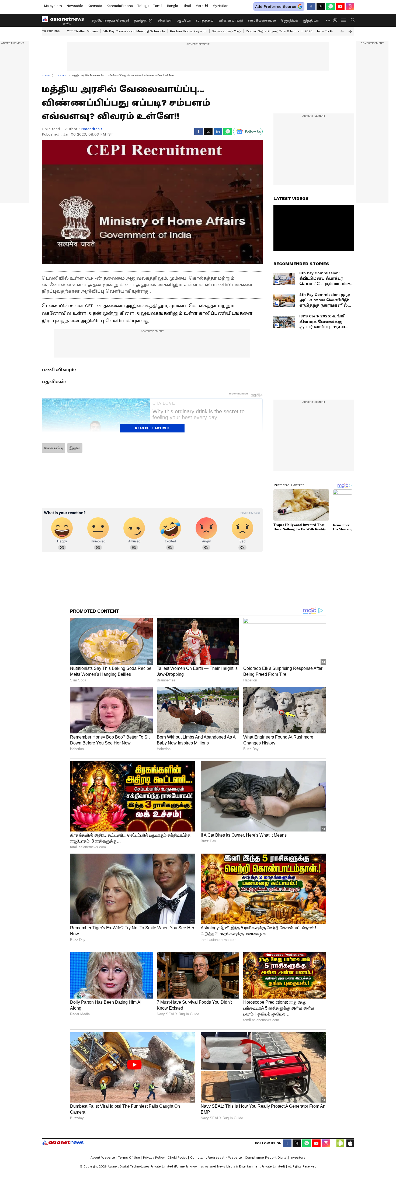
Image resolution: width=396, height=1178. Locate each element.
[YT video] (340, 6)
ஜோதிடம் (289, 20)
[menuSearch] (353, 20)
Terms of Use (129, 1157)
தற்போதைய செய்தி (110, 20)
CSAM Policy (177, 1157)
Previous (342, 31)
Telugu (143, 6)
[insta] (350, 6)
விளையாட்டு (230, 20)
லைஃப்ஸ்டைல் (262, 20)
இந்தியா (311, 20)
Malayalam (53, 6)
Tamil (157, 6)
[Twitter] (321, 6)
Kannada (95, 6)
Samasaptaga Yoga (226, 31)
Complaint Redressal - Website (216, 1157)
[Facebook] (311, 6)
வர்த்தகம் (205, 20)
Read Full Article (152, 428)
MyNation (220, 6)
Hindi (186, 6)
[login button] (336, 20)
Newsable (74, 6)
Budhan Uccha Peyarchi (188, 31)
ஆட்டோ (184, 20)
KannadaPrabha (119, 6)
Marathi (201, 6)
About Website (103, 1157)
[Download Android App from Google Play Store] (340, 1143)
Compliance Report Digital (266, 1157)
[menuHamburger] (343, 20)
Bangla (172, 6)
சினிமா (164, 20)
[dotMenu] (328, 20)
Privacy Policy (154, 1157)
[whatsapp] (330, 6)
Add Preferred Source (275, 6)
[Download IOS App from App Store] (350, 1143)
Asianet (63, 1142)
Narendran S (92, 129)
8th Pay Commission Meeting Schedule (134, 31)
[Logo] (65, 20)
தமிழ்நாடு (143, 20)
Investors (297, 1157)
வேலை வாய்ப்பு (53, 448)
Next (350, 31)
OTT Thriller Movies (82, 31)
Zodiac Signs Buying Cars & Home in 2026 (279, 31)
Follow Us (253, 131)
